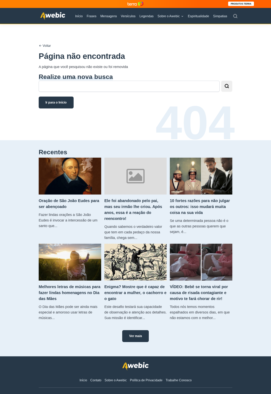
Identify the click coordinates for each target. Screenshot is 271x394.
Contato (95, 380)
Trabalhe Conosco (179, 380)
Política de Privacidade (146, 380)
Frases (91, 16)
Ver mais (135, 336)
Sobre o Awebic (169, 16)
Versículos (128, 16)
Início (79, 16)
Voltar (46, 45)
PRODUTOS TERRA (241, 4)
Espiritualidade (198, 16)
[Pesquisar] (235, 16)
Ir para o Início (56, 102)
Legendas (146, 16)
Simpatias (220, 16)
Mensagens (108, 16)
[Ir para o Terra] (135, 4)
